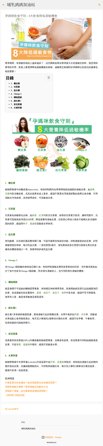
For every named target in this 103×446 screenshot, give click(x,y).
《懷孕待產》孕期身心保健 (15, 395)
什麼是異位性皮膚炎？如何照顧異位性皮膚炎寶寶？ (31, 382)
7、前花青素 (16, 104)
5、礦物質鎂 (16, 97)
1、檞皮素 (15, 83)
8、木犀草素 (16, 108)
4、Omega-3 (16, 94)
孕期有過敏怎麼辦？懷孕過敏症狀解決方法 (26, 387)
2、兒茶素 (15, 87)
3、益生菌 (15, 90)
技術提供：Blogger (53, 437)
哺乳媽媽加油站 (21, 4)
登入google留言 (11, 409)
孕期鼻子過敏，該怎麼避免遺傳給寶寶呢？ (26, 391)
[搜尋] (99, 5)
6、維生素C (16, 101)
